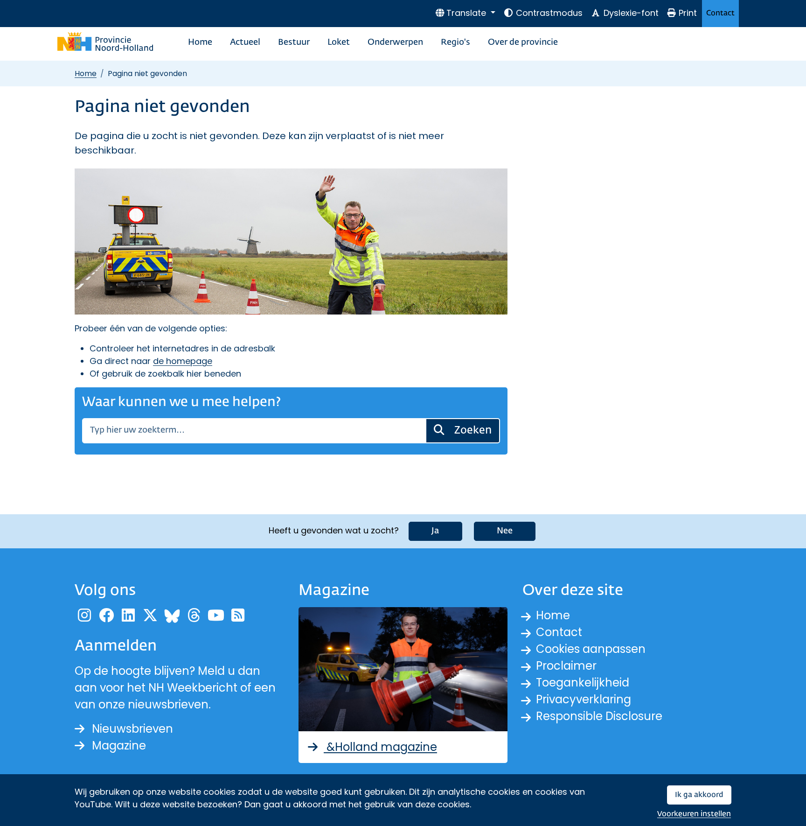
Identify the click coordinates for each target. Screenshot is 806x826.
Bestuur (294, 42)
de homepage (182, 361)
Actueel (245, 42)
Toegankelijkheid (582, 682)
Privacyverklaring (583, 699)
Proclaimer (566, 665)
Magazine (119, 745)
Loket (338, 42)
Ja (435, 531)
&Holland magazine (380, 747)
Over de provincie (523, 42)
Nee (505, 531)
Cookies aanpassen (591, 649)
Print (688, 13)
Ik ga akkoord (699, 794)
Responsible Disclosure (599, 716)
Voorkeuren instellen (694, 814)
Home (200, 42)
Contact (720, 13)
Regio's (455, 42)
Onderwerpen (395, 42)
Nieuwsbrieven (132, 728)
